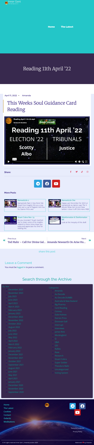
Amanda (59, 290)
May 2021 (12, 375)
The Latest (67, 26)
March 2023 (13, 306)
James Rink (60, 331)
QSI (56, 345)
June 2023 (12, 299)
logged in (21, 267)
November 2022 (15, 320)
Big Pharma (60, 304)
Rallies (58, 348)
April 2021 (13, 378)
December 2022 (15, 316)
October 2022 (14, 323)
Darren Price (61, 318)
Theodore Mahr (62, 366)
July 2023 (12, 296)
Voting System (61, 372)
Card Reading (61, 307)
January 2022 (14, 351)
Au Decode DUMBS (63, 297)
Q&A (57, 342)
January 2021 (14, 381)
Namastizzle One (68, 200)
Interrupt (59, 324)
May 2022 (12, 337)
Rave (57, 352)
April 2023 (13, 303)
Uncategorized (61, 369)
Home (51, 26)
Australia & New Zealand (66, 301)
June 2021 (12, 371)
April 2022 (13, 340)
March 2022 (13, 344)
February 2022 (15, 347)
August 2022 (14, 327)
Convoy (58, 311)
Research (59, 355)
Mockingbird (60, 335)
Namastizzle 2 (23, 200)
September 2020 (16, 392)
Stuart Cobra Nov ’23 (26, 217)
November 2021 (15, 357)
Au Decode (60, 294)
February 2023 (15, 310)
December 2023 (15, 289)
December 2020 (15, 385)
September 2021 (16, 364)
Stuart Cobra (61, 359)
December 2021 (15, 354)
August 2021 (14, 368)
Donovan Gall (61, 321)
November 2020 (15, 388)
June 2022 (12, 334)
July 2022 (12, 330)
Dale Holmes (61, 314)
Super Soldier (61, 362)
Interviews (59, 328)
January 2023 (14, 313)
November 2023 (15, 292)
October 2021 (14, 361)
